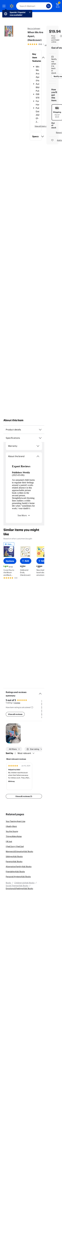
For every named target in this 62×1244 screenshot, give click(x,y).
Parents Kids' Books (14, 861)
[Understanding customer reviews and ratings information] (32, 707)
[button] (36, 57)
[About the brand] (38, 456)
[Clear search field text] (45, 6)
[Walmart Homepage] (11, 6)
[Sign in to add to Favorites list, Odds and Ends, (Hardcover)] (27, 549)
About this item (13, 420)
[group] (38, 44)
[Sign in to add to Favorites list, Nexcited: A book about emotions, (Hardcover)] (44, 549)
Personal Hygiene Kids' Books (18, 876)
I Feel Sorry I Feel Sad (15, 846)
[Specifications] (40, 438)
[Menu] (4, 6)
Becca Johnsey (34, 28)
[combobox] (34, 6)
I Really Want (11, 826)
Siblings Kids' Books (14, 856)
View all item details (43, 126)
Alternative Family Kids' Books (18, 866)
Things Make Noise (14, 836)
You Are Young (12, 831)
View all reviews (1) (23, 796)
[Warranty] (38, 446)
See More (22, 515)
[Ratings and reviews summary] (40, 692)
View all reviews (15, 714)
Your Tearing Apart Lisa (15, 821)
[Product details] (40, 429)
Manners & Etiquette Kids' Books (19, 851)
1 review (17, 703)
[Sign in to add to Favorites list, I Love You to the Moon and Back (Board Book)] (11, 549)
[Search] (48, 6)
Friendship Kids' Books (15, 871)
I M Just (9, 841)
